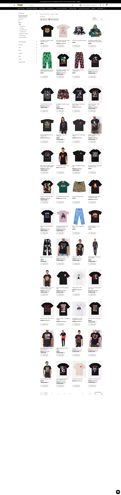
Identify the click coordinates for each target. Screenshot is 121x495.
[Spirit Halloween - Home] (20, 5)
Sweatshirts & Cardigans (23, 33)
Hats (19, 20)
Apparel (19, 22)
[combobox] (51, 5)
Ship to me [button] (45, 19)
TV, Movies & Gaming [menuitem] (61, 8)
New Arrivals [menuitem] (21, 8)
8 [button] (82, 393)
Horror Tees (22, 28)
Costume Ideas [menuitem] (73, 8)
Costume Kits (20, 19)
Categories (21, 13)
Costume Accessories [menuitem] (84, 8)
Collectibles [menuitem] (100, 8)
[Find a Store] (100, 5)
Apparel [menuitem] (93, 8)
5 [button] (70, 393)
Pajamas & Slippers (22, 37)
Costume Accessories (22, 17)
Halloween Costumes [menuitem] (32, 8)
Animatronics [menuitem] (50, 8)
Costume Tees (22, 26)
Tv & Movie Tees (23, 31)
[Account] (103, 5)
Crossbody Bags (22, 35)
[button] (28, 42)
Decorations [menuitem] (42, 8)
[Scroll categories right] (105, 8)
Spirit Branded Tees (23, 29)
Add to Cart (45, 46)
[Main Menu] (14, 5)
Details (78, 1)
